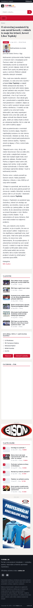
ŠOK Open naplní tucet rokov (20, 288)
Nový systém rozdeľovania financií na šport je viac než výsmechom (20, 488)
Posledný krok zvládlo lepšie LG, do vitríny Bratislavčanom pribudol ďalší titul (20, 297)
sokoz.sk (21, 570)
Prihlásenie (29, 1)
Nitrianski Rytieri (10, 346)
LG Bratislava (9, 340)
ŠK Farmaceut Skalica (12, 343)
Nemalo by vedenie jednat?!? (20, 471)
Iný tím (7, 351)
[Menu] (3, 18)
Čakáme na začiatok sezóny (20, 479)
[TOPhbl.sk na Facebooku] (3, 575)
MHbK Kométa (9, 348)
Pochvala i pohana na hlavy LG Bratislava (19, 465)
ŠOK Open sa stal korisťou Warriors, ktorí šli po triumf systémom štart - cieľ (19, 323)
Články (6, 42)
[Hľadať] (29, 12)
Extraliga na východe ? (18, 447)
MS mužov (7, 264)
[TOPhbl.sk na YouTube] (7, 575)
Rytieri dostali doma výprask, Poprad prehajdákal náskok (20, 305)
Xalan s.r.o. (19, 605)
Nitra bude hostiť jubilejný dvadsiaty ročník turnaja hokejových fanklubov (19, 313)
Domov (3, 23)
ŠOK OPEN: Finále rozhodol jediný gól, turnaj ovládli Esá (20, 281)
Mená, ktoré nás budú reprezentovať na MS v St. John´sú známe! (19, 456)
